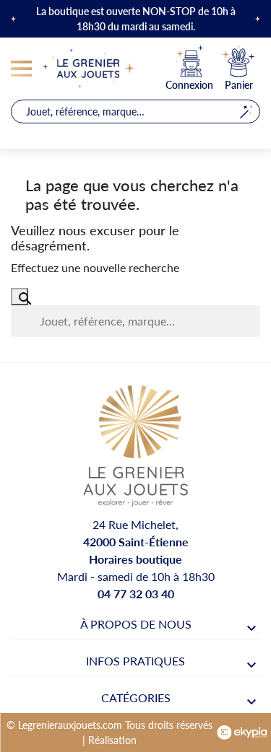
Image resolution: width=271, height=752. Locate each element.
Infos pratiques (135, 660)
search (246, 111)
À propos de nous (136, 624)
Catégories (136, 697)
